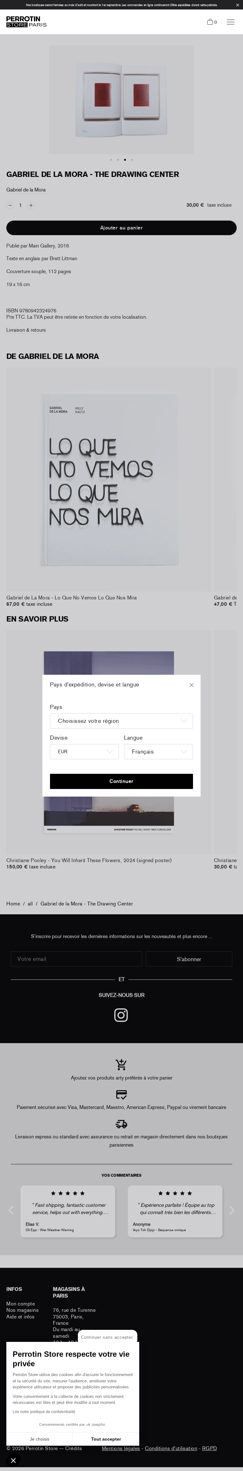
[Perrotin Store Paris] (25, 22)
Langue (133, 738)
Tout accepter (106, 1439)
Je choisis (39, 1439)
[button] (13, 1460)
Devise (58, 738)
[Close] (197, 688)
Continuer (121, 781)
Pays (56, 707)
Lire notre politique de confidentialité (44, 1412)
